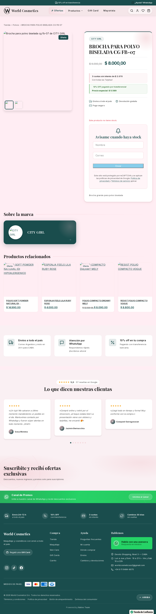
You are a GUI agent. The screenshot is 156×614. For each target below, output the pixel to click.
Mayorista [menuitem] (109, 10)
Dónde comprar (87, 550)
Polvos (16, 25)
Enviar (118, 166)
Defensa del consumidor (86, 599)
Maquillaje (54, 544)
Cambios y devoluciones (92, 560)
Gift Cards (55, 555)
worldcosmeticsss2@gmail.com (130, 565)
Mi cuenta (85, 544)
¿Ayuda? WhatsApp (143, 3)
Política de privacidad (37, 599)
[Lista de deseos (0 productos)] (143, 10)
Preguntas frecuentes (90, 539)
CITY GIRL (96, 39)
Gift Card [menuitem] (93, 10)
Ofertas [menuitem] (58, 10)
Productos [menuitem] (74, 10)
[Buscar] (132, 10)
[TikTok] (14, 568)
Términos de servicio (121, 181)
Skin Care (54, 550)
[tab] (9, 105)
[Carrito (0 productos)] (148, 10)
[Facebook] (21, 568)
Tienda (7, 25)
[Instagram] (7, 568)
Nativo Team (84, 607)
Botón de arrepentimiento (61, 599)
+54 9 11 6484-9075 (124, 569)
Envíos (83, 555)
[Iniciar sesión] (137, 10)
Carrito (53, 560)
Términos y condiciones (14, 599)
